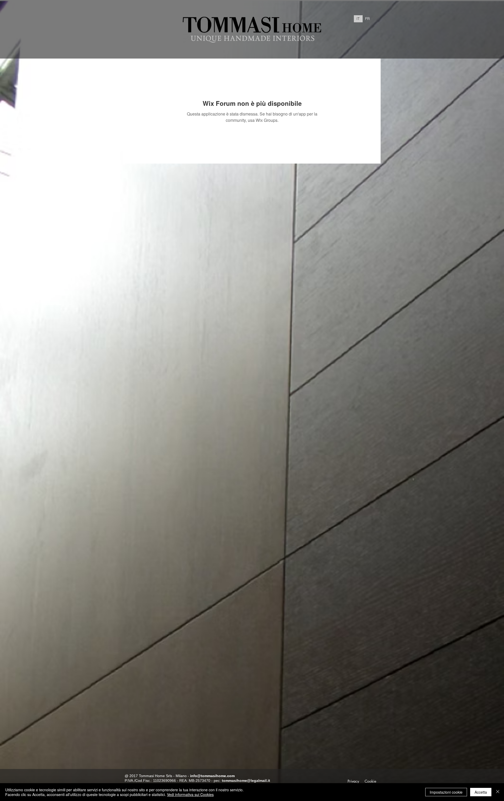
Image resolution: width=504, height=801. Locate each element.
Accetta (481, 792)
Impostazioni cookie (446, 792)
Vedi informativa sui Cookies (190, 794)
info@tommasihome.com (212, 776)
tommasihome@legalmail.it (246, 780)
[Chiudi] (498, 792)
